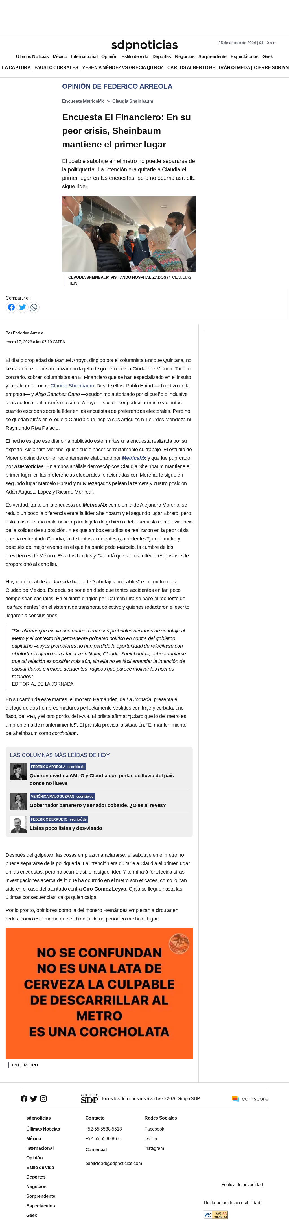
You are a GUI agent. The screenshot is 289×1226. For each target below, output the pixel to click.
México (60, 56)
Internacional (84, 56)
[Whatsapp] (34, 306)
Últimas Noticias (32, 56)
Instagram (154, 1148)
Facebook (154, 1129)
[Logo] (144, 45)
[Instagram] (43, 1098)
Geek (267, 56)
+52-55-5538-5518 (103, 1129)
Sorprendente (212, 56)
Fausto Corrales (56, 67)
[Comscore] (250, 1098)
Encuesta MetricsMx (83, 101)
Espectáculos (245, 56)
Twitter (150, 1138)
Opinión (109, 56)
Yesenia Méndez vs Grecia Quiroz (122, 67)
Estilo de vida (134, 56)
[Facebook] (11, 306)
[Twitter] (22, 306)
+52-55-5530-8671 (103, 1138)
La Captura (16, 67)
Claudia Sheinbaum (132, 101)
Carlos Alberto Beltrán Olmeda (208, 67)
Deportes (161, 56)
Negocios (184, 56)
